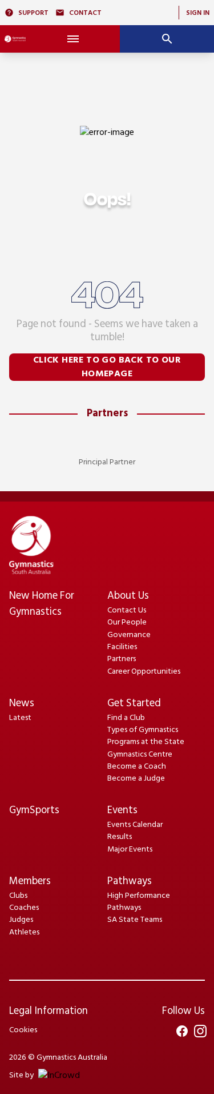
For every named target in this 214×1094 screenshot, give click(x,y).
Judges (21, 919)
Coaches (24, 907)
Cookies (23, 1030)
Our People (127, 622)
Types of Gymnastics (142, 730)
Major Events (129, 849)
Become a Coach (136, 766)
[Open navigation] (73, 39)
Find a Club (126, 718)
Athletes (24, 932)
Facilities (122, 647)
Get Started (134, 703)
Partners (107, 413)
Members (30, 881)
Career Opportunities (143, 671)
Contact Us (126, 610)
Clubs (18, 895)
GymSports (34, 810)
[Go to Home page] (15, 38)
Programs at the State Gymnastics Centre (145, 748)
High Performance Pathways (138, 901)
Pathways (129, 881)
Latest (20, 718)
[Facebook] (182, 1031)
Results (119, 837)
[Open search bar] (167, 39)
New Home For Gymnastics (41, 604)
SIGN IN (197, 12)
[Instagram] (200, 1031)
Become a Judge (136, 778)
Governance (129, 635)
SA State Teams (134, 919)
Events (122, 810)
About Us (128, 596)
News (21, 703)
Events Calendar (135, 825)
